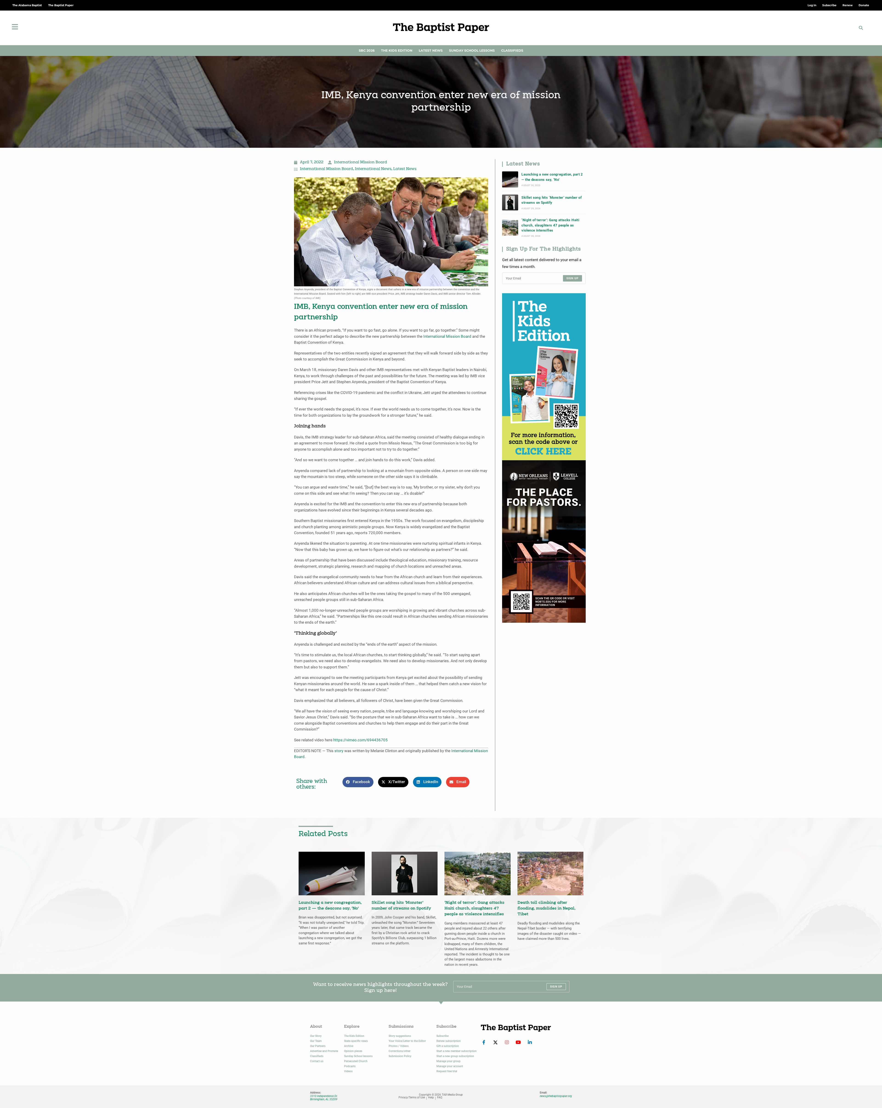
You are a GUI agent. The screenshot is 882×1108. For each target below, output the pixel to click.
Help (431, 1097)
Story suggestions (400, 1036)
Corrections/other (399, 1051)
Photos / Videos (399, 1046)
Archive (348, 1046)
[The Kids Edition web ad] (544, 376)
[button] (861, 28)
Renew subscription (448, 1041)
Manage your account (449, 1066)
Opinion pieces (353, 1051)
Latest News (431, 50)
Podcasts (350, 1066)
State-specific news (356, 1041)
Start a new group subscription (455, 1056)
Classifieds (512, 50)
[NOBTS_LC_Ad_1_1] (544, 541)
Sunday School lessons (358, 1056)
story (338, 751)
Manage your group (448, 1061)
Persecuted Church (356, 1061)
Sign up (572, 278)
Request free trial (446, 1071)
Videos (348, 1071)
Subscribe (442, 1036)
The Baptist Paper (61, 5)
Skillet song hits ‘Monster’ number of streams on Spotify (551, 200)
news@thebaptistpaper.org (556, 1096)
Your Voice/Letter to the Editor (407, 1041)
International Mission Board (360, 162)
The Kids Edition (396, 50)
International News (373, 169)
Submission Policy (400, 1056)
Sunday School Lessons (472, 50)
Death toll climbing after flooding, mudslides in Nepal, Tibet (546, 909)
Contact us (316, 1061)
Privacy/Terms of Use (412, 1097)
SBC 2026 (367, 50)
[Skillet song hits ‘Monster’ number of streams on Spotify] (510, 203)
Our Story (316, 1036)
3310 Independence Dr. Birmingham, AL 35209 (324, 1097)
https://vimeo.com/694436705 (360, 740)
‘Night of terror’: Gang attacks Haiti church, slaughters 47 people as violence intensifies (550, 225)
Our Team (316, 1041)
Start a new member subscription (456, 1051)
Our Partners (317, 1046)
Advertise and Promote (324, 1051)
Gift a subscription (447, 1046)
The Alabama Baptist (27, 5)
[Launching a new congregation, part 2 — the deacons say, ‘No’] (510, 179)
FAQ (439, 1097)
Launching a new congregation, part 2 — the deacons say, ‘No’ (552, 176)
